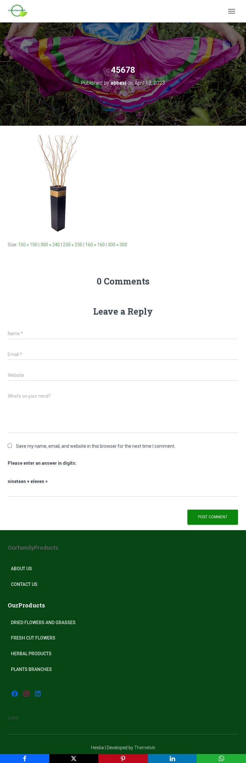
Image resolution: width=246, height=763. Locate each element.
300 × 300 (117, 244)
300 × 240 (50, 244)
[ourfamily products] (20, 11)
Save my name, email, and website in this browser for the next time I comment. (95, 446)
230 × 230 (72, 244)
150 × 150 (27, 244)
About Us (21, 568)
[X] (74, 758)
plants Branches (31, 669)
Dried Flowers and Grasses (43, 622)
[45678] (56, 183)
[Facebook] (24, 758)
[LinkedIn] (172, 758)
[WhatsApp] (221, 758)
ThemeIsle (144, 747)
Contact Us (24, 584)
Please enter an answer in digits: (42, 463)
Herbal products (31, 653)
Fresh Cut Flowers (33, 637)
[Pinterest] (123, 758)
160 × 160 (95, 244)
